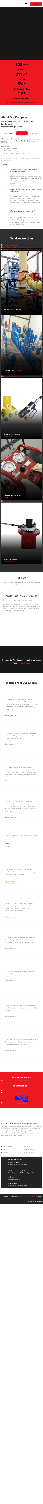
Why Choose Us (29, 1139)
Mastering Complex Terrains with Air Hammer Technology (23, 198)
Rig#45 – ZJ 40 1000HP (21, 582)
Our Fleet (27, 1133)
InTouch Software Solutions (27, 1183)
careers (5, 1139)
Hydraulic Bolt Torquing (12, 421)
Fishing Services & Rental (13, 357)
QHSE (4, 1136)
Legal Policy (38, 1188)
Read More (5, 151)
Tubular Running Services (12, 296)
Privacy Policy (30, 1188)
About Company (7, 1133)
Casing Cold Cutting (10, 546)
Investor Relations (29, 1136)
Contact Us (36, 4)
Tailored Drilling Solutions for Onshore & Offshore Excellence (24, 157)
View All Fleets (25, 649)
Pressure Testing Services (13, 482)
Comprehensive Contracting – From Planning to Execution (26, 177)
